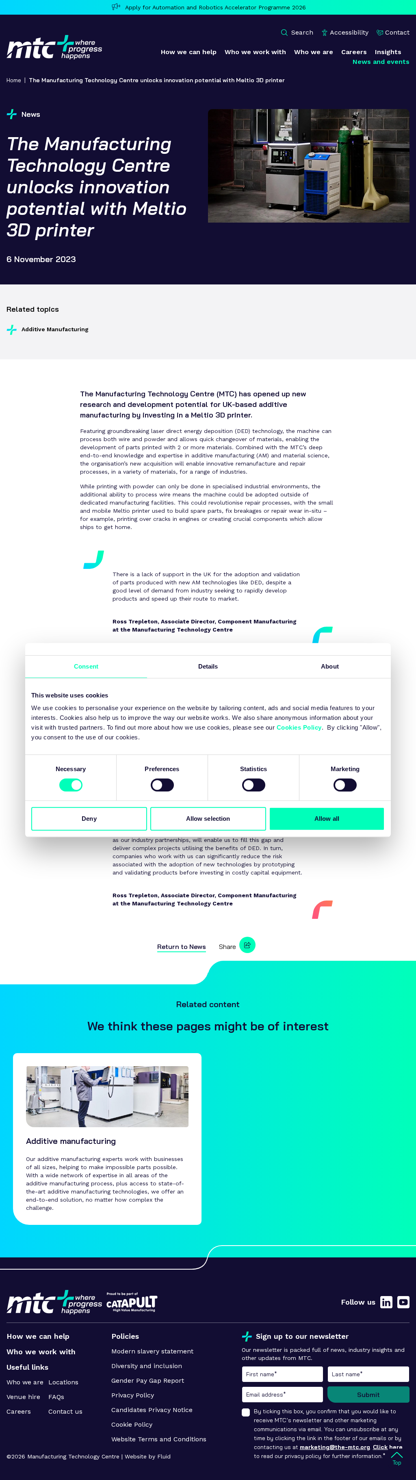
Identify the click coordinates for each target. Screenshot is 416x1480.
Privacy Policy (132, 1395)
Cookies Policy (299, 727)
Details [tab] (208, 666)
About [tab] (330, 666)
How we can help (37, 1336)
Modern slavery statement (152, 1351)
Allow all (326, 818)
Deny (89, 818)
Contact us (65, 1411)
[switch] (162, 784)
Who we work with (41, 1351)
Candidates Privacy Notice (152, 1410)
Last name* (368, 1374)
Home (13, 80)
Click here (388, 1447)
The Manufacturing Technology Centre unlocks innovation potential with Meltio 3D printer (156, 80)
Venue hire (23, 1397)
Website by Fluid (148, 1456)
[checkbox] (246, 1412)
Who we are (24, 1382)
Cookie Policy (131, 1424)
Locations (63, 1382)
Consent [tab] (86, 666)
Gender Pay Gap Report (147, 1380)
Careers (18, 1411)
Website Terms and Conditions (158, 1439)
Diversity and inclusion (146, 1366)
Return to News (181, 946)
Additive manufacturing (71, 1141)
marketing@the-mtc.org (335, 1447)
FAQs (56, 1397)
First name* (283, 1374)
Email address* (283, 1394)
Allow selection (208, 818)
